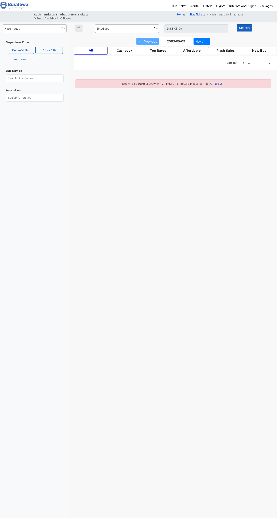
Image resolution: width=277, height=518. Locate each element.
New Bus (259, 50)
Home (181, 14)
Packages (266, 6)
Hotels (207, 6)
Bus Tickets (197, 14)
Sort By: (231, 63)
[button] (35, 70)
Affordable (192, 50)
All (91, 50)
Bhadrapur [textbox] (103, 28)
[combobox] (35, 28)
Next (201, 41)
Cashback (124, 50)
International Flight (242, 6)
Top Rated (158, 50)
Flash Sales (226, 50)
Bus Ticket (179, 6)
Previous (147, 41)
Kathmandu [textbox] (12, 28)
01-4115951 (217, 83)
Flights (220, 6)
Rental (194, 6)
